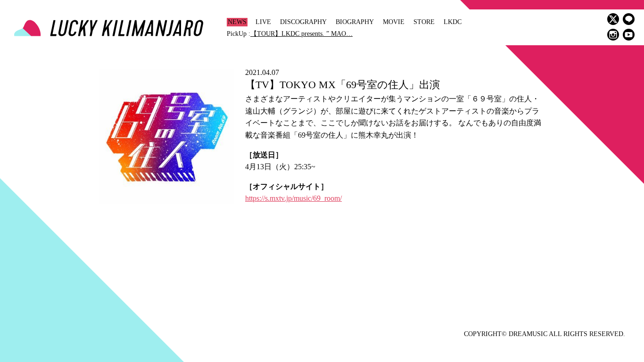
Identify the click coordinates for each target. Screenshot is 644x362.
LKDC (453, 21)
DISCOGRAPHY (303, 21)
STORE (424, 21)
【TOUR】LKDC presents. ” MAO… (301, 33)
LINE (629, 19)
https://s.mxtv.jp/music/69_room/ (293, 198)
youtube (629, 35)
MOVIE (394, 21)
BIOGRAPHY (355, 21)
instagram (613, 35)
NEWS (237, 21)
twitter (613, 19)
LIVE (263, 21)
